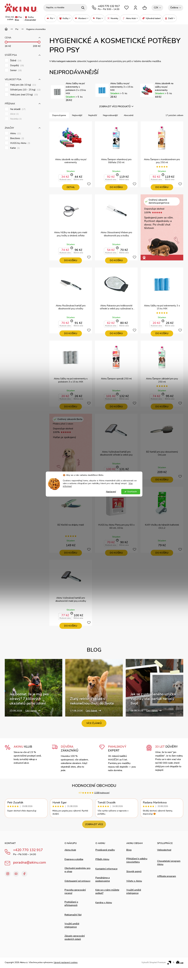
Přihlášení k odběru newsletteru (136, 860)
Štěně (15, 60)
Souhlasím (132, 491)
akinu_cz (8, 874)
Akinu (15, 133)
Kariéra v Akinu (103, 902)
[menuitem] (51, 18)
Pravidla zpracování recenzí (75, 891)
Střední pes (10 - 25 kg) (25, 89)
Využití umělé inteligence (71, 925)
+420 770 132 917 (28, 850)
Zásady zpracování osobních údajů (74, 937)
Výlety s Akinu (134, 881)
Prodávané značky (105, 850)
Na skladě (17, 109)
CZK (156, 7)
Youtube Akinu (16, 874)
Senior (15, 70)
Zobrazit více (94, 824)
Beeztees (16, 138)
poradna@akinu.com (29, 862)
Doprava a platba (73, 859)
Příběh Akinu (102, 859)
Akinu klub (70, 850)
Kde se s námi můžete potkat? (107, 891)
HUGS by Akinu (19, 143)
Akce (14, 114)
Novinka (15, 118)
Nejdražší (92, 115)
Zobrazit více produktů (115, 106)
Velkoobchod (164, 850)
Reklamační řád (72, 914)
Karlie (14, 148)
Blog (129, 850)
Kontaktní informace (106, 868)
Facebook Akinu (24, 874)
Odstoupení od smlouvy (77, 881)
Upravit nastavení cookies (66, 962)
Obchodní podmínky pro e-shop (77, 870)
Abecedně (128, 115)
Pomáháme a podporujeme (102, 879)
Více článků (94, 723)
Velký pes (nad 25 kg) (23, 94)
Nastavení (111, 491)
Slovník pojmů (133, 871)
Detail (71, 187)
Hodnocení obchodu (94, 785)
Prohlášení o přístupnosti (71, 903)
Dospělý (16, 65)
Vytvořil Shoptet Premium (153, 962)
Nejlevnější (77, 115)
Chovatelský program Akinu (168, 862)
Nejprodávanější (110, 115)
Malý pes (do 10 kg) (22, 84)
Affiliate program (166, 876)
